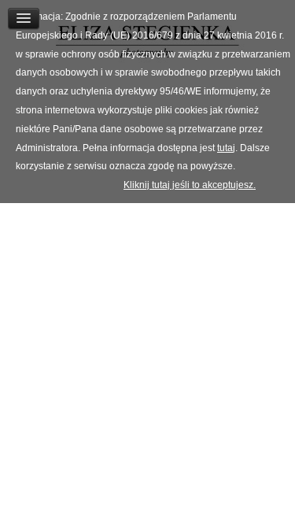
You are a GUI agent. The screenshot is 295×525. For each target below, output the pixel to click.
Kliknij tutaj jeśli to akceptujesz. (190, 184)
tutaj (226, 147)
